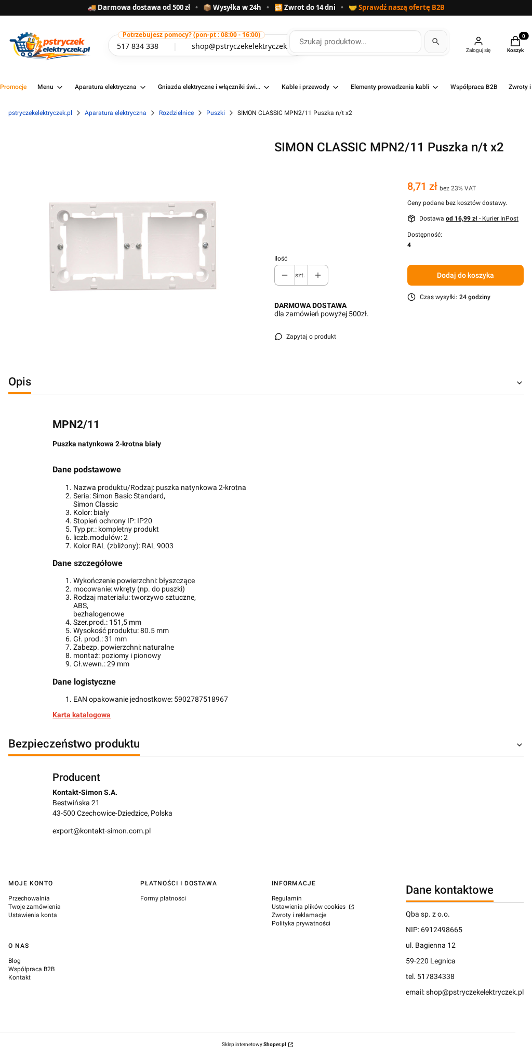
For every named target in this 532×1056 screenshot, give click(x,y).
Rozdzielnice (176, 113)
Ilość (280, 258)
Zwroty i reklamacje (299, 915)
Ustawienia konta (32, 915)
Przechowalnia (29, 898)
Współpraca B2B (31, 969)
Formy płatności (163, 898)
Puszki (215, 113)
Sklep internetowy (254, 1044)
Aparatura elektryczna (116, 113)
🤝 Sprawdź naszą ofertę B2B (397, 8)
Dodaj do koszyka (465, 275)
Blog (14, 960)
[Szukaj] (435, 41)
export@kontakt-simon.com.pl (101, 831)
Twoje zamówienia (34, 906)
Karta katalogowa (81, 715)
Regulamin (287, 898)
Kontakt (19, 977)
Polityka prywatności (301, 923)
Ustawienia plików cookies (309, 906)
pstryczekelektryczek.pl (40, 113)
